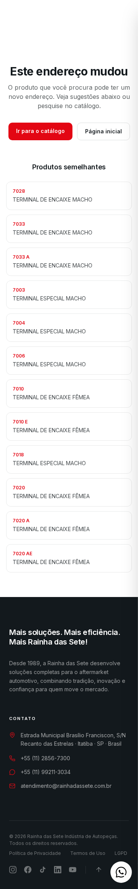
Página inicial (103, 131)
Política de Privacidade (35, 853)
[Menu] (119, 19)
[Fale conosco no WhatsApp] (121, 872)
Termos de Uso (87, 853)
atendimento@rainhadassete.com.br (66, 785)
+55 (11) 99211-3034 (46, 772)
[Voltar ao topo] (98, 869)
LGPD (121, 853)
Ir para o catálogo (40, 131)
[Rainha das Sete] (42, 20)
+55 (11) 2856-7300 (45, 758)
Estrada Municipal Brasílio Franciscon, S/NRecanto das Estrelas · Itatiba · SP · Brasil (73, 739)
